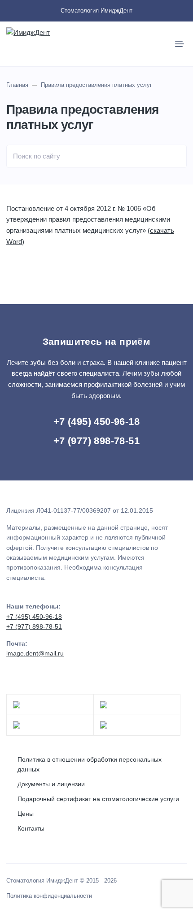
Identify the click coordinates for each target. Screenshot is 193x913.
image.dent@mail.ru (35, 653)
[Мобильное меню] (179, 44)
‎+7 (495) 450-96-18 (96, 421)
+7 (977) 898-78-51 (96, 440)
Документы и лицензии (51, 784)
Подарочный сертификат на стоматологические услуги (98, 798)
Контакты (31, 828)
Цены (26, 813)
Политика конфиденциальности (49, 896)
